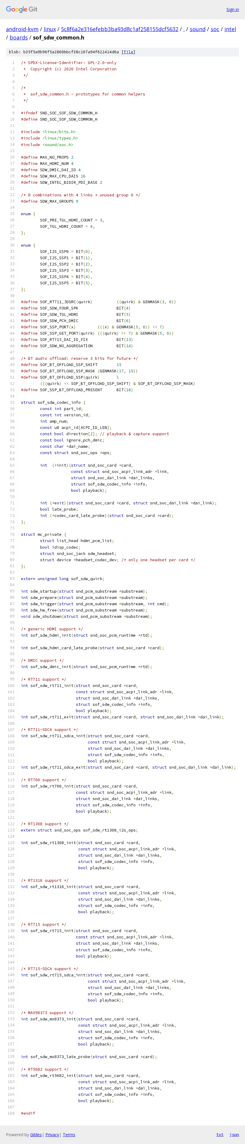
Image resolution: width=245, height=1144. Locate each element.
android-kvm (22, 29)
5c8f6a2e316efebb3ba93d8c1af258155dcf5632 (119, 29)
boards (19, 37)
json (234, 1134)
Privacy (52, 1134)
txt (219, 1134)
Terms (69, 1134)
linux (50, 29)
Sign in (232, 9)
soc (215, 29)
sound (198, 29)
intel (230, 29)
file (128, 51)
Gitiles (36, 1134)
